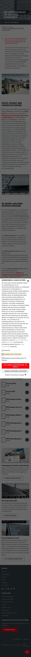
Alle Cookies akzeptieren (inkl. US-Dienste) (15, 366)
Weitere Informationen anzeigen (15, 375)
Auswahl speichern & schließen (15, 371)
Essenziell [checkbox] (7, 350)
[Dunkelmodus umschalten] (28, 281)
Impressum (9, 342)
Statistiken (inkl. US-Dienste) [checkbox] (12, 354)
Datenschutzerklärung (21, 340)
